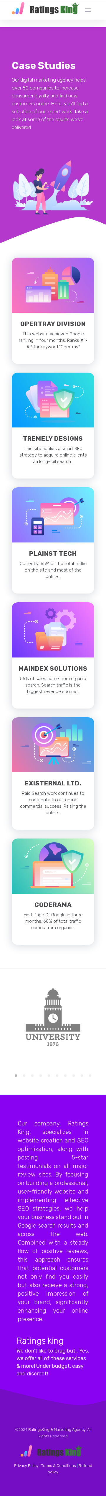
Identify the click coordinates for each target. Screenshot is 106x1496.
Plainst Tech (53, 553)
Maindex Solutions (53, 668)
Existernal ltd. (53, 783)
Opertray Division (53, 323)
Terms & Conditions (58, 1465)
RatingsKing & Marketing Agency (56, 1429)
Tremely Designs (53, 438)
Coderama (53, 904)
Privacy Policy (26, 1465)
